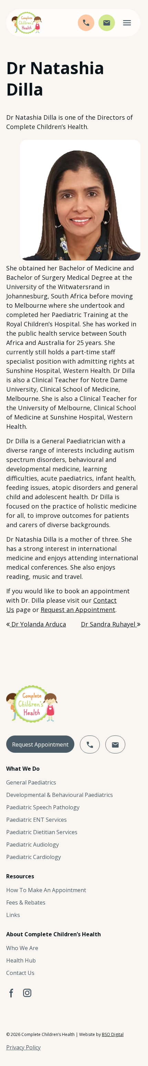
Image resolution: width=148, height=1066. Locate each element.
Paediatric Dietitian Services (41, 832)
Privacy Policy (23, 1047)
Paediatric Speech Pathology (43, 807)
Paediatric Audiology (32, 844)
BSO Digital (113, 1034)
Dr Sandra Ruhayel (109, 624)
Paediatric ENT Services (36, 819)
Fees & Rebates (25, 902)
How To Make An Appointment (46, 890)
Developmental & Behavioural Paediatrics (59, 795)
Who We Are (22, 948)
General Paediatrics (31, 782)
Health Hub (21, 960)
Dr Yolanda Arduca (38, 624)
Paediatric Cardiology (33, 857)
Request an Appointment (78, 609)
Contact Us (20, 973)
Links (13, 915)
